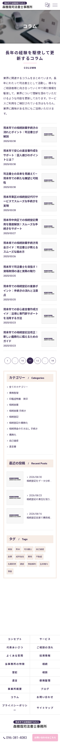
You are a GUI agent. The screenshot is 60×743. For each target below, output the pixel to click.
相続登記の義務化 (18, 423)
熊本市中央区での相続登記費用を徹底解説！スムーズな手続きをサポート (20, 224)
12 (37, 360)
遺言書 (12, 446)
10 (22, 360)
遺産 (22, 564)
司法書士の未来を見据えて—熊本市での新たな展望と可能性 (20, 178)
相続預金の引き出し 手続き (23, 428)
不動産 (39, 556)
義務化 (12, 434)
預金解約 (32, 564)
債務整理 (13, 393)
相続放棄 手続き (17, 410)
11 (30, 360)
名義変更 (12, 564)
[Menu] (55, 5)
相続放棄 (13, 404)
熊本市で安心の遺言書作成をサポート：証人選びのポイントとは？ (20, 155)
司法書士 (28, 549)
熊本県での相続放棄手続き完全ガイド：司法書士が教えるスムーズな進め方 (20, 247)
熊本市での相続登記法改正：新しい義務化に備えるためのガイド (20, 337)
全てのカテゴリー (18, 387)
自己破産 (13, 440)
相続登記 (13, 416)
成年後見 (20, 556)
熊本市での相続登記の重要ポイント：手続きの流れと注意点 (20, 291)
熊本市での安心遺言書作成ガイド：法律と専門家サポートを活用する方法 (20, 314)
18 (52, 360)
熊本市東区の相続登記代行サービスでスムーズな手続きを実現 (20, 201)
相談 (10, 549)
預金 (10, 571)
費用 (30, 556)
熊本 (18, 549)
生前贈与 (44, 564)
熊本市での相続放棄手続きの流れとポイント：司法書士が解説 (20, 132)
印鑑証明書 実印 (18, 399)
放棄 (10, 556)
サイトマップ (45, 708)
